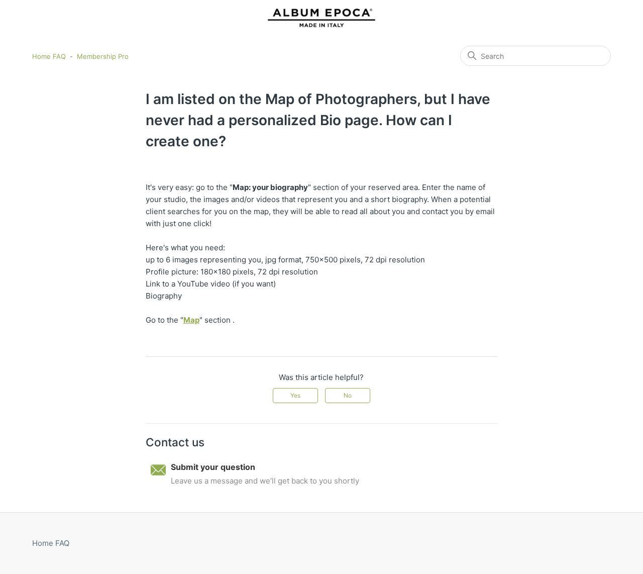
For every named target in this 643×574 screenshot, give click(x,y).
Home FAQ (49, 56)
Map (191, 320)
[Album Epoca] (321, 18)
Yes (295, 395)
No (348, 395)
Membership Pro (103, 56)
